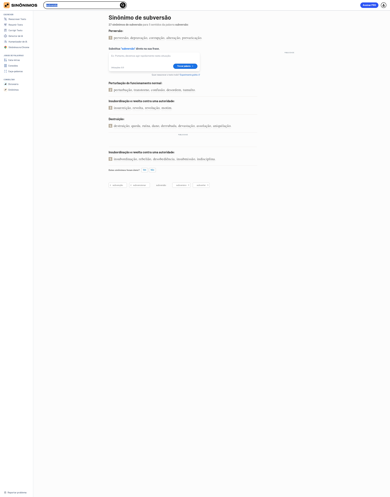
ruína (146, 125)
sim (144, 170)
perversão (121, 37)
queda (135, 125)
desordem (174, 89)
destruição (121, 125)
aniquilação (222, 125)
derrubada (168, 125)
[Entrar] (383, 5)
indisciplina (206, 158)
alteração (173, 37)
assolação (204, 125)
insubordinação (125, 158)
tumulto (189, 89)
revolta (138, 107)
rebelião (145, 158)
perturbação (123, 89)
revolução (152, 107)
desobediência (164, 158)
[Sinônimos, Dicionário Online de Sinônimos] (22, 5)
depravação (138, 37)
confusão (158, 89)
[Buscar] (123, 5)
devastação (186, 125)
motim (166, 107)
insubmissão (186, 158)
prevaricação (191, 37)
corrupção (157, 37)
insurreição (122, 107)
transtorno (141, 89)
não (152, 170)
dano (155, 125)
